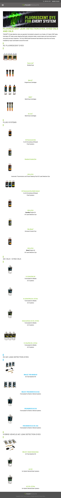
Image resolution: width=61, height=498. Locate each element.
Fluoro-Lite (30, 63)
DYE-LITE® (31, 174)
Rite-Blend (30, 229)
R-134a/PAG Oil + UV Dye (30, 343)
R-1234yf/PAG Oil (30, 276)
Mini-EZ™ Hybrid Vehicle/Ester (30, 452)
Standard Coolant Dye (30, 159)
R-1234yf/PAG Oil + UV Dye (30, 298)
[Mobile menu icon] (3, 5)
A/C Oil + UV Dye (30, 486)
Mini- (30, 80)
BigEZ (30, 97)
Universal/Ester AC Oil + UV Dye (30, 321)
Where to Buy (56, 1)
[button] (26, 3)
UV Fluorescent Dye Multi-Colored (30, 191)
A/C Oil (30, 469)
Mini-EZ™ (30, 374)
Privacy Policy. (42, 496)
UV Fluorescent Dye (30, 140)
